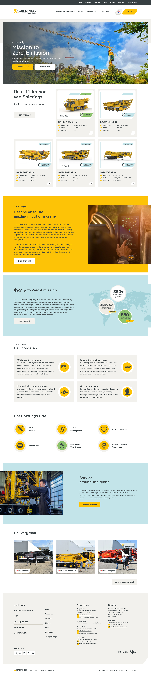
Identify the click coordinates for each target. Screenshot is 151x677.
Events (112, 2)
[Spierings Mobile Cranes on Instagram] (24, 653)
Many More (51, 670)
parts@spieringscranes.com (87, 643)
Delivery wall (20, 632)
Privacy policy (133, 670)
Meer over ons (23, 67)
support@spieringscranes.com (88, 617)
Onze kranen (45, 67)
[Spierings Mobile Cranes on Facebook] (16, 653)
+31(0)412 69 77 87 (85, 615)
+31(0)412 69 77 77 (117, 624)
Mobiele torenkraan (64, 11)
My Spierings (133, 2)
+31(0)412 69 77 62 (85, 631)
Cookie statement (103, 670)
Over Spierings (24, 261)
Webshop (97, 2)
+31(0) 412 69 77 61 (85, 641)
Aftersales (91, 11)
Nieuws (105, 2)
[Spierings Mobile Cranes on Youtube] (20, 653)
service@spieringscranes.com (88, 633)
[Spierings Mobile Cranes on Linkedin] (29, 653)
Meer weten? (24, 321)
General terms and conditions (118, 670)
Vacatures (88, 2)
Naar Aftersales (90, 504)
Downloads (121, 2)
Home (80, 2)
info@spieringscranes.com (119, 626)
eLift (80, 11)
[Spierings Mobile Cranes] (25, 11)
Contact (129, 12)
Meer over (24, 115)
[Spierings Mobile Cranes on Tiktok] (33, 653)
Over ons (105, 11)
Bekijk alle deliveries (124, 582)
